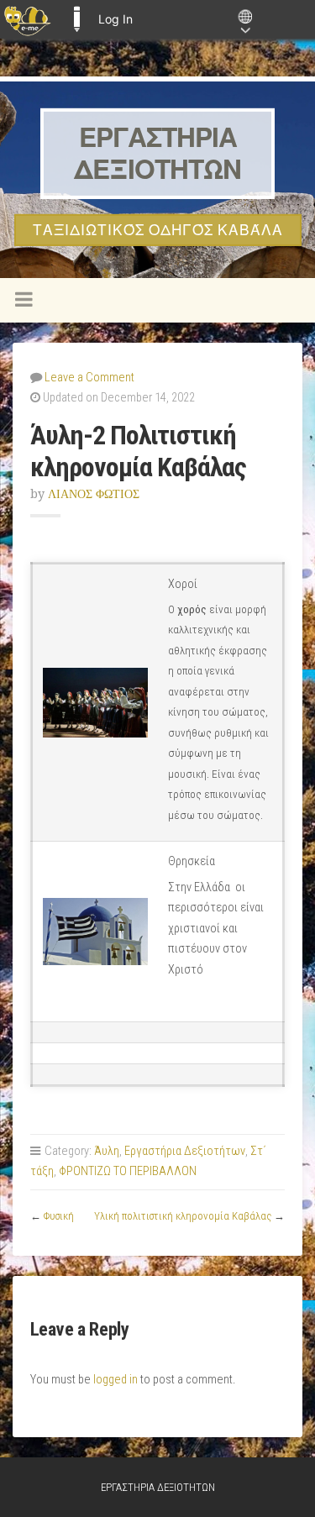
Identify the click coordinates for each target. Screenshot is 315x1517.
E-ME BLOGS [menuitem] (76, 19)
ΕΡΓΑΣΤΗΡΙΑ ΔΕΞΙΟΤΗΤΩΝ (157, 153)
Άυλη (106, 1151)
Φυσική (59, 1216)
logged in (115, 1380)
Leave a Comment (89, 377)
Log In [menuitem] (115, 19)
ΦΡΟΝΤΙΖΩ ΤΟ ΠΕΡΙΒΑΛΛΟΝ (128, 1171)
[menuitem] (27, 19)
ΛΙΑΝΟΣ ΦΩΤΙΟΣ (93, 494)
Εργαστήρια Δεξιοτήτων (184, 1151)
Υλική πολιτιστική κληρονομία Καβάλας (182, 1216)
